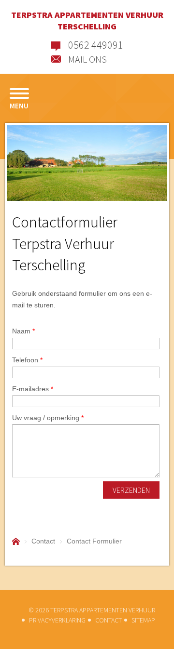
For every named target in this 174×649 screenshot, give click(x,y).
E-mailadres (32, 389)
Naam (23, 331)
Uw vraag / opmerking (48, 418)
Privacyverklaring (57, 620)
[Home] (16, 541)
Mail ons (87, 58)
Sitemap (143, 620)
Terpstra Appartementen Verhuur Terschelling (87, 20)
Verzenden (131, 490)
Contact (108, 620)
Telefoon (27, 360)
